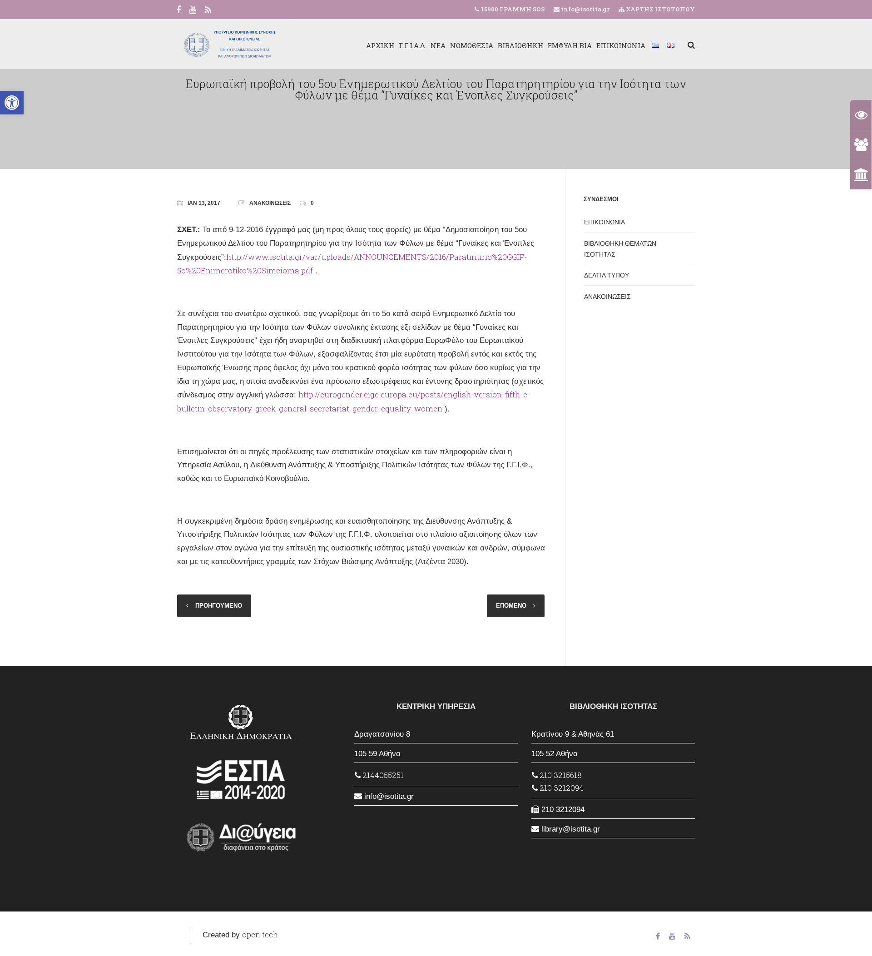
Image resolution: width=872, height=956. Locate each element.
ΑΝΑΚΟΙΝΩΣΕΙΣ (270, 203)
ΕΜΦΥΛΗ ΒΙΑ (570, 45)
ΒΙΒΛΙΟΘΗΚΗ (520, 45)
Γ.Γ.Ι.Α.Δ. (412, 45)
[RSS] (208, 10)
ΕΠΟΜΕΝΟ (511, 605)
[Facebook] (178, 10)
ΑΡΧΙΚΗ (380, 45)
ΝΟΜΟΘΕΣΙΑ (471, 45)
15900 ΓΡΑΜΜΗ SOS (513, 9)
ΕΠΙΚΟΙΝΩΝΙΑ (620, 45)
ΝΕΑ (438, 45)
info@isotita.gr (584, 9)
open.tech (260, 934)
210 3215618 (560, 775)
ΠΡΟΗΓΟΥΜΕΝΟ (218, 605)
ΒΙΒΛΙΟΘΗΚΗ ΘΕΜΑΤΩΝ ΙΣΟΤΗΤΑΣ (620, 249)
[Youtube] (192, 10)
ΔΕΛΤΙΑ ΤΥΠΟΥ (606, 275)
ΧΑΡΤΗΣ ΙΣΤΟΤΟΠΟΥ (659, 9)
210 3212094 (561, 788)
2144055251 (382, 775)
